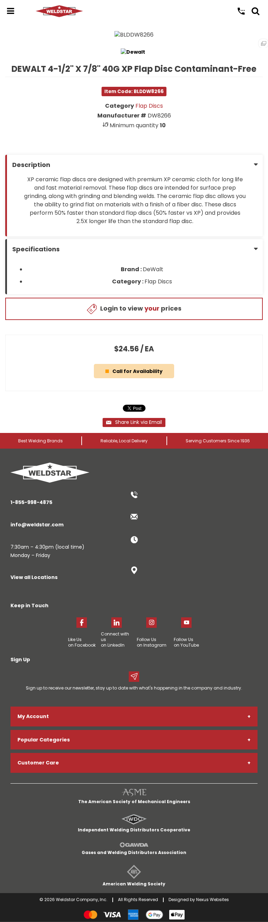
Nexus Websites (212, 899)
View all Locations (34, 577)
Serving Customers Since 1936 (218, 441)
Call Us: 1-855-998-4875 (241, 11)
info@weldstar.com (37, 524)
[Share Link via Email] (134, 422)
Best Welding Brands (40, 441)
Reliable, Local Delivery (124, 441)
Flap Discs (149, 106)
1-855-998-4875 (31, 502)
